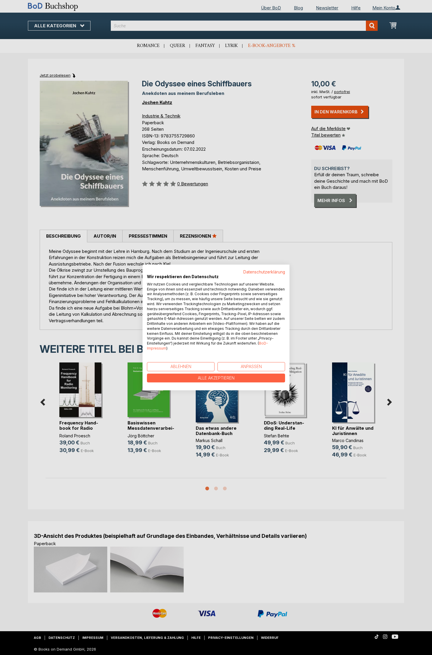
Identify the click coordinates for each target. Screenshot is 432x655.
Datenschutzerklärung (264, 272)
